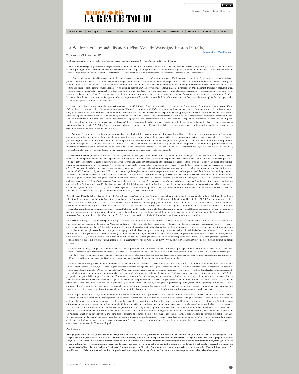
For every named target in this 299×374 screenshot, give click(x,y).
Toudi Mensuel (225, 52)
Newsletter (225, 11)
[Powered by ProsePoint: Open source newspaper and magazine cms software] (231, 368)
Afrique (207, 31)
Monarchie (176, 31)
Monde (121, 31)
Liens (215, 11)
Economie (222, 31)
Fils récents (76, 31)
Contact (206, 11)
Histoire (134, 31)
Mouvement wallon (154, 31)
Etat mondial (209, 52)
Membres (196, 11)
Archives (193, 31)
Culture (108, 31)
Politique (93, 31)
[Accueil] (118, 22)
